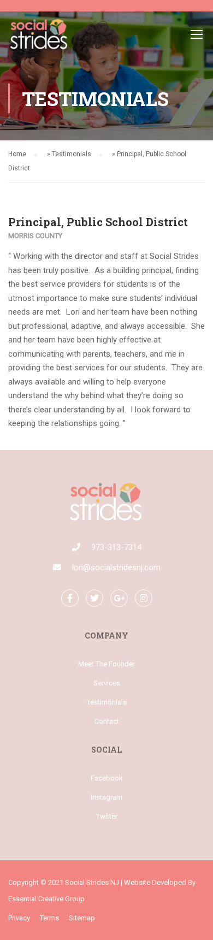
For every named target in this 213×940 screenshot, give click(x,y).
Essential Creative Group (46, 899)
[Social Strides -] (39, 36)
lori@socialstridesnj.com (116, 567)
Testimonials (71, 154)
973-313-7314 (116, 547)
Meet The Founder (106, 664)
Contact (106, 721)
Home (17, 154)
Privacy (19, 918)
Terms (49, 918)
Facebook (107, 778)
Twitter (106, 816)
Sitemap (82, 918)
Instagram (106, 797)
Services (106, 683)
